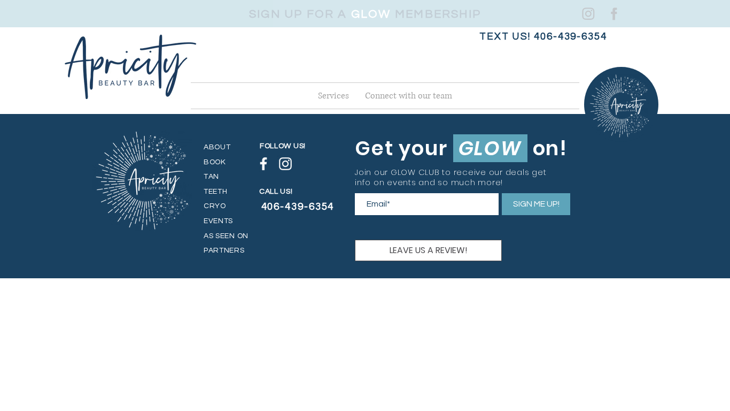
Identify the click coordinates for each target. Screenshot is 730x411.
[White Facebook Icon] (612, 13)
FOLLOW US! (283, 146)
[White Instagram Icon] (587, 13)
